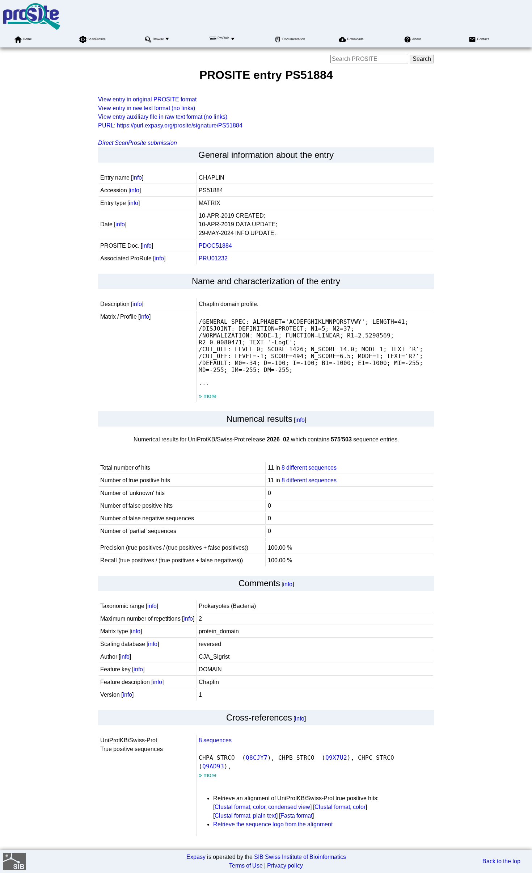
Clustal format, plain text (245, 816)
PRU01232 (213, 258)
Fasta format (296, 816)
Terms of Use (246, 865)
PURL (106, 125)
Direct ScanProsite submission (137, 143)
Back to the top (501, 861)
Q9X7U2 (336, 757)
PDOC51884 (215, 246)
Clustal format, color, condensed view (262, 807)
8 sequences (215, 740)
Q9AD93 (213, 766)
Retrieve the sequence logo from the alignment (273, 824)
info (137, 178)
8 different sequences (309, 468)
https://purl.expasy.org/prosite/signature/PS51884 (179, 125)
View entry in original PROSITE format (147, 99)
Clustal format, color (340, 807)
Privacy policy (285, 865)
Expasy (196, 857)
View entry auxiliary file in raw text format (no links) (162, 117)
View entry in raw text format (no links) (146, 108)
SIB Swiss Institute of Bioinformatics (300, 857)
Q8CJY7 (256, 757)
